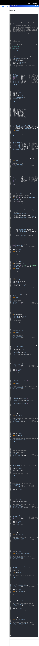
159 (10, 164)
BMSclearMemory (15, 98)
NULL (21, 63)
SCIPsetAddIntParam (20, 126)
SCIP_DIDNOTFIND (24, 185)
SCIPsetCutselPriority (21, 66)
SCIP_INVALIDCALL (20, 311)
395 (10, 387)
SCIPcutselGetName (19, 164)
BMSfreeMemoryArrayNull (17, 293)
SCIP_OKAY (17, 130)
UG (26, 1)
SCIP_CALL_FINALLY (16, 156)
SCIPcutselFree (25, 158)
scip (26, 66)
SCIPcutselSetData (17, 419)
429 (10, 419)
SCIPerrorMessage (17, 310)
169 (10, 173)
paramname (16, 89)
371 (10, 364)
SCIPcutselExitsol (20, 387)
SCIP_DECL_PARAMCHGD (15, 58)
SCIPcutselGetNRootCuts (21, 576)
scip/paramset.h (18, 50)
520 (10, 505)
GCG (29, 1)
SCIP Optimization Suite (7, 1)
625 (10, 604)
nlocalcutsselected (22, 235)
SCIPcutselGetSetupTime (20, 538)
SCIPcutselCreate (20, 135)
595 (10, 576)
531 (10, 515)
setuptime (24, 316)
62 (10, 72)
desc (19, 251)
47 (10, 58)
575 (10, 557)
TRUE (22, 330)
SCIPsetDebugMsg (17, 265)
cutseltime (25, 207)
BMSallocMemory (20, 97)
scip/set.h (17, 48)
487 (10, 474)
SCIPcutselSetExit (17, 484)
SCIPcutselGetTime (19, 547)
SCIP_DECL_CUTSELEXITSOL (17, 147)
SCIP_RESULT (15, 185)
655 (10, 632)
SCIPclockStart (16, 207)
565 (10, 547)
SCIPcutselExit (19, 336)
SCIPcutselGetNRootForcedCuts (22, 585)
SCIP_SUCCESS (22, 216)
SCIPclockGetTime (19, 553)
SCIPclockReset (16, 316)
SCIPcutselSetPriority (18, 515)
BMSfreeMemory (15, 295)
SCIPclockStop (16, 213)
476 (10, 463)
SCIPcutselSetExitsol (17, 505)
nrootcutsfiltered (22, 231)
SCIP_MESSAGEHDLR (16, 75)
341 (10, 336)
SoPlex (20, 1)
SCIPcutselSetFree (17, 463)
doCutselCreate (19, 72)
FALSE (23, 118)
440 (10, 429)
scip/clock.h (18, 49)
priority (20, 435)
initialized (18, 330)
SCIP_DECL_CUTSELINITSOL (17, 84)
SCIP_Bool (14, 178)
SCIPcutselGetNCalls (20, 557)
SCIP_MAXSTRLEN (21, 89)
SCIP (17, 1)
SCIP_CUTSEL (30, 66)
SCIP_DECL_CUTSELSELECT (17, 148)
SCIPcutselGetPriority (17, 429)
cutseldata (20, 415)
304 (10, 301)
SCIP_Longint (14, 557)
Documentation (33, 3)
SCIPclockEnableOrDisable (17, 445)
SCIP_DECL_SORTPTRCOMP (16, 632)
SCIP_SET (14, 74)
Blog (29, 3)
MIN (20, 193)
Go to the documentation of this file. (15, 13)
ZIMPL (24, 1)
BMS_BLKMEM (15, 76)
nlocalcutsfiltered (22, 237)
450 (10, 439)
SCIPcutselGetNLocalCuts (21, 604)
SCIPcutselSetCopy (17, 453)
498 (10, 484)
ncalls (19, 219)
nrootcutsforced (22, 230)
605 (10, 585)
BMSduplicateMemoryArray (21, 100)
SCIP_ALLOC (15, 97)
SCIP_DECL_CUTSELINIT (16, 82)
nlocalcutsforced (22, 236)
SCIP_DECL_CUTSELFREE (16, 81)
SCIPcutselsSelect (20, 173)
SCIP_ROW (14, 175)
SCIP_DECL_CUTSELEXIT (16, 83)
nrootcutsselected (22, 229)
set (26, 209)
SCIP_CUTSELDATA (16, 149)
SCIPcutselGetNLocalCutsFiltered (22, 623)
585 (10, 566)
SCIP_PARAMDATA (15, 60)
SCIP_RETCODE (14, 72)
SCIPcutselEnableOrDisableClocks (19, 439)
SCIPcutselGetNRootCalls (21, 566)
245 (10, 245)
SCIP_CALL (14, 66)
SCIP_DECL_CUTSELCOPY (16, 80)
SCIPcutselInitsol (20, 364)
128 (10, 135)
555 (10, 538)
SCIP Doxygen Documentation (7, 6)
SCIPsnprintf (18, 124)
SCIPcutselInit (19, 301)
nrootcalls (20, 572)
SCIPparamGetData (20, 62)
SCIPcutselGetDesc (19, 245)
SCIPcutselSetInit (17, 474)
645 (10, 623)
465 (10, 453)
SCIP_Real (13, 538)
